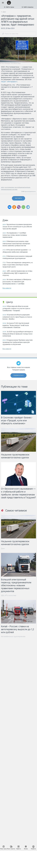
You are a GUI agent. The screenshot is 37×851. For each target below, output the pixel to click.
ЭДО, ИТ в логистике (8, 595)
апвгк (2, 187)
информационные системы (9, 189)
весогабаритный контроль (22, 187)
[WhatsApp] (23, 207)
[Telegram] (28, 207)
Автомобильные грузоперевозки (13, 636)
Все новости (7, 288)
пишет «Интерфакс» (9, 81)
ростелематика (9, 187)
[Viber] (19, 207)
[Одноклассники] (14, 207)
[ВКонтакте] (9, 207)
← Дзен (3, 12)
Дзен (3, 548)
